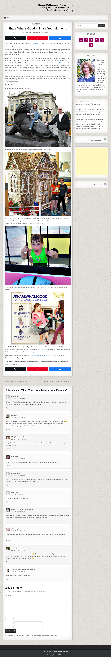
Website (7, 627)
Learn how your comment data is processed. (44, 636)
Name (7, 619)
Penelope (14, 415)
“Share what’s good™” (54, 63)
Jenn (12, 456)
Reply (8, 408)
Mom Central (38, 24)
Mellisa (13, 396)
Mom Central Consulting (35, 43)
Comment (8, 595)
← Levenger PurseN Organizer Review (15, 381)
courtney (14, 548)
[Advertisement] (92, 161)
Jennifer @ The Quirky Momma (21, 509)
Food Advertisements (96, 140)
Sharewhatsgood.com (33, 352)
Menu (8, 17)
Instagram (47, 355)
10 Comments (47, 32)
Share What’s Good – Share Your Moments (37, 28)
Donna (13, 529)
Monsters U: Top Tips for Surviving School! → (57, 381)
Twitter (39, 355)
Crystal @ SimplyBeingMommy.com (23, 569)
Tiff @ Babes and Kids (18, 437)
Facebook (33, 355)
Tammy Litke (28, 32)
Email (7, 623)
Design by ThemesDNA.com (55, 655)
